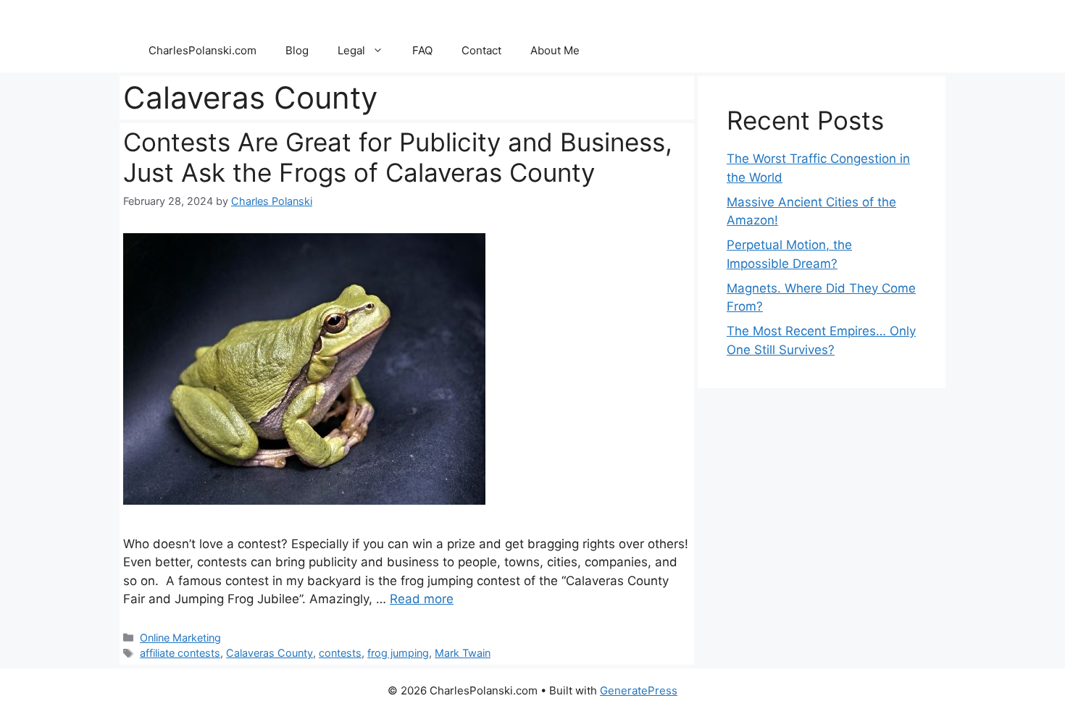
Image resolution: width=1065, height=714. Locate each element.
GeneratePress (638, 690)
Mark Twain (462, 653)
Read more (422, 599)
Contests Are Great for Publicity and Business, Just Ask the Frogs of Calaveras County (397, 157)
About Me (555, 50)
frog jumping (398, 653)
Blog (297, 50)
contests (340, 653)
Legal (351, 50)
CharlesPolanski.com (202, 50)
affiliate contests (180, 653)
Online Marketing (180, 637)
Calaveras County (269, 653)
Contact (481, 50)
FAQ (422, 50)
